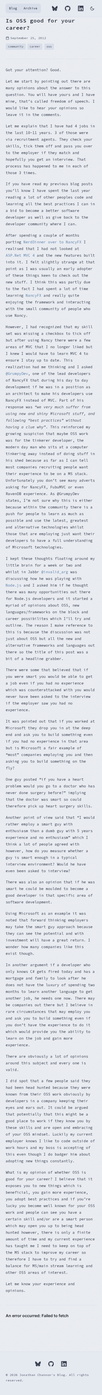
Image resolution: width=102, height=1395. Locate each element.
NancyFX (33, 295)
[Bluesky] (54, 8)
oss (49, 46)
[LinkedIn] (80, 8)
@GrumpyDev (17, 373)
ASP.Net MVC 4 (20, 255)
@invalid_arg (54, 572)
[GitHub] (68, 8)
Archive (30, 8)
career (35, 46)
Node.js (13, 585)
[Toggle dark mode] (92, 8)
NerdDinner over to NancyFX (52, 242)
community (16, 46)
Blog (13, 8)
